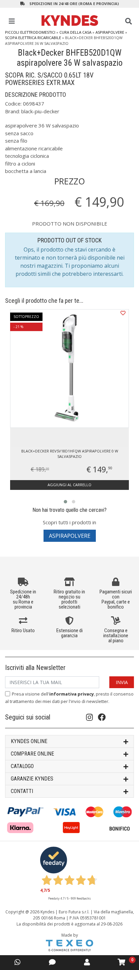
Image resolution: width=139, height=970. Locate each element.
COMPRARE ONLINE (32, 754)
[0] (122, 962)
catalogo (22, 766)
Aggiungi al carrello (69, 484)
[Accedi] (87, 962)
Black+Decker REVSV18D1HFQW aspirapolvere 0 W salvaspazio (69, 453)
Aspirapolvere (109, 32)
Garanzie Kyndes (32, 778)
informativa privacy (71, 694)
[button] (65, 501)
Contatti (22, 791)
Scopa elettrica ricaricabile (33, 37)
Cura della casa (75, 32)
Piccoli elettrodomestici (30, 32)
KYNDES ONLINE (29, 741)
